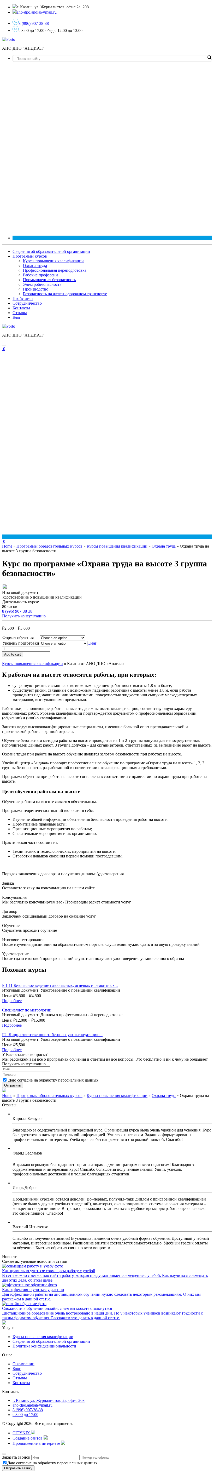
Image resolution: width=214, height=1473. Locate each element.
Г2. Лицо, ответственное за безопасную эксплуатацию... (52, 1034)
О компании (23, 1364)
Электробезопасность (42, 284)
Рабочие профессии (40, 275)
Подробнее (12, 1000)
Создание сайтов (28, 1438)
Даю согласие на (53, 1080)
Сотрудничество (27, 303)
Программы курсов (30, 256)
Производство (35, 289)
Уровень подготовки (20, 643)
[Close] (4, 1453)
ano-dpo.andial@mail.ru (32, 1405)
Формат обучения (18, 637)
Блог (17, 317)
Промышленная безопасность (49, 279)
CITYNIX (22, 1433)
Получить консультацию (24, 616)
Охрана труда (35, 265)
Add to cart (12, 654)
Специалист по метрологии (26, 1010)
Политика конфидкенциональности (44, 1346)
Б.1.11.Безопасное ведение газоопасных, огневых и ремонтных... (60, 985)
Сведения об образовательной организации (51, 251)
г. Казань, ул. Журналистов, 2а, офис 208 (49, 1400)
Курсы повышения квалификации (53, 261)
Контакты (21, 308)
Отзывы (20, 312)
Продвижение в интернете (37, 1443)
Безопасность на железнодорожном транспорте (65, 294)
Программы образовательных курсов (49, 546)
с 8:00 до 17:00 (25, 1414)
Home (7, 546)
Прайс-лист (23, 298)
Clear (91, 643)
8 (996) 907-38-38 (34, 23)
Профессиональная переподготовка (54, 270)
